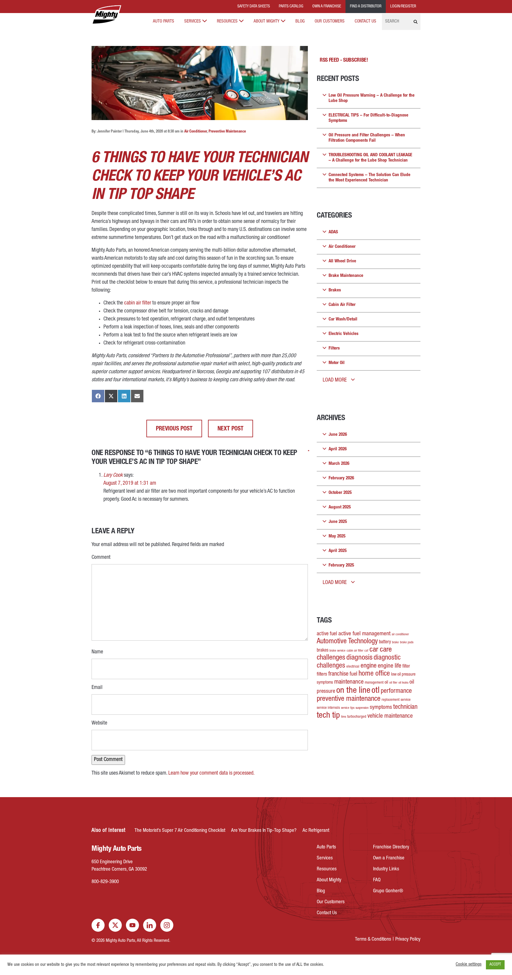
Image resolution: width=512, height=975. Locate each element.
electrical (352, 667)
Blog (300, 21)
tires (343, 717)
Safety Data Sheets (253, 6)
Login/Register (403, 6)
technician (405, 707)
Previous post (174, 429)
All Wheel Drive (342, 261)
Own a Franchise (388, 858)
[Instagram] (166, 925)
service (406, 700)
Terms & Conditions (373, 939)
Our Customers (330, 21)
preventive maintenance (348, 699)
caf (366, 650)
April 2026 (338, 449)
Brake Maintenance (346, 276)
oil (386, 683)
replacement (390, 700)
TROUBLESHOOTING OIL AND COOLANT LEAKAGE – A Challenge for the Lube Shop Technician (370, 158)
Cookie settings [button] (468, 965)
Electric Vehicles (344, 334)
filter (406, 666)
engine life (389, 666)
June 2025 (338, 522)
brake (395, 642)
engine (369, 666)
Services (192, 21)
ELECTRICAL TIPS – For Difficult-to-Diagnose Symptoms (368, 118)
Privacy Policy (407, 939)
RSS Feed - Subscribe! (344, 60)
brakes (322, 650)
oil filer (393, 682)
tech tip (328, 716)
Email (97, 687)
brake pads (406, 642)
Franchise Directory (391, 847)
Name (97, 651)
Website (99, 723)
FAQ (376, 880)
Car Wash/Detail (343, 319)
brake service (337, 650)
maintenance (349, 682)
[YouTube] (132, 925)
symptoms (381, 708)
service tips (347, 708)
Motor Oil (337, 363)
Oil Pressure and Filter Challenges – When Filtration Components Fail (367, 138)
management (374, 683)
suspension (362, 708)
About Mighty (266, 21)
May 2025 (337, 536)
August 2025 (340, 507)
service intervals (328, 708)
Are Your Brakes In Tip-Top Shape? (264, 830)
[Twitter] (115, 925)
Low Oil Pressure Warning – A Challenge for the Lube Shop (372, 98)
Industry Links (386, 869)
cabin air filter (137, 303)
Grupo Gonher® (388, 891)
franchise (338, 674)
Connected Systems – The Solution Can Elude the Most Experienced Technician (369, 178)
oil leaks (403, 682)
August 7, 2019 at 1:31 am (129, 483)
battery (385, 642)
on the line (353, 691)
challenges (331, 658)
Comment (101, 557)
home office (374, 674)
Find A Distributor (365, 6)
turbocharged (356, 717)
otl (376, 691)
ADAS (333, 232)
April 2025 (338, 551)
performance (396, 691)
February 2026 (341, 478)
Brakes (335, 290)
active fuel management (364, 634)
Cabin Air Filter (342, 305)
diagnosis (359, 658)
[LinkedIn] (149, 925)
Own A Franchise (326, 6)
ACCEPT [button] (495, 965)
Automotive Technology (347, 641)
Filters (334, 348)
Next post (230, 429)
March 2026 (339, 464)
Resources (227, 21)
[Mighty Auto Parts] (106, 15)
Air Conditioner (195, 132)
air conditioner (400, 634)
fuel (353, 674)
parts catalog (291, 6)
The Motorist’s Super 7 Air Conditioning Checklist (180, 830)
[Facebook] (98, 925)
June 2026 (338, 435)
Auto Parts (163, 21)
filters (322, 674)
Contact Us (365, 21)
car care (380, 650)
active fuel (327, 634)
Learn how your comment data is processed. (211, 773)
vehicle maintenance (390, 716)
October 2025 (340, 493)
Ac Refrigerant (316, 830)
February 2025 (341, 565)
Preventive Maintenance (227, 132)
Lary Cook (113, 475)
